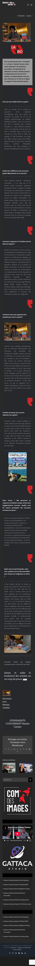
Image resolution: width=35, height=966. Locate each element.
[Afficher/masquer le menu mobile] (31, 5)
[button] (4, 767)
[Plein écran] (30, 840)
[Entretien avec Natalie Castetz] (7, 693)
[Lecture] (5, 840)
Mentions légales (17, 949)
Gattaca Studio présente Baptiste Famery (17, 889)
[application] (17, 833)
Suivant (28, 16)
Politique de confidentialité (24, 947)
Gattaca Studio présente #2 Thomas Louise (17, 904)
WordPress (13, 947)
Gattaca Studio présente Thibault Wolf (16, 885)
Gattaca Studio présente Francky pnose (16, 900)
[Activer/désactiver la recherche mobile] (28, 5)
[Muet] (27, 840)
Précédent (21, 16)
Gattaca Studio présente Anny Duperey (16, 880)
